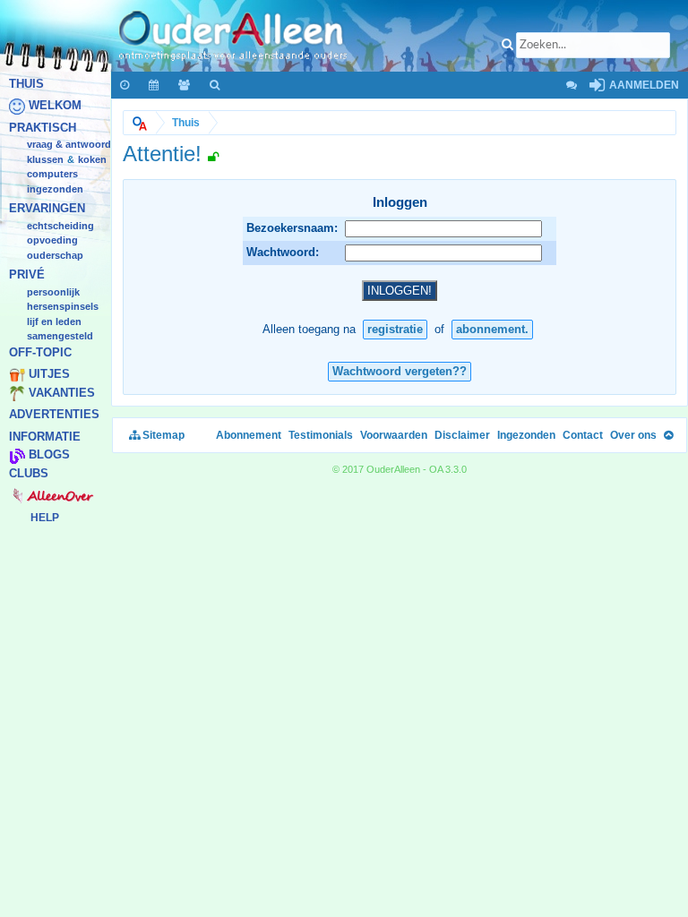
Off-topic (40, 352)
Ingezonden (55, 189)
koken (92, 159)
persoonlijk (53, 292)
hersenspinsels (63, 307)
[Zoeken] (215, 85)
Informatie (45, 436)
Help (44, 517)
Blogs (49, 455)
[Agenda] (154, 85)
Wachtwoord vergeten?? (399, 371)
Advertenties (54, 415)
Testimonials (320, 435)
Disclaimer (462, 435)
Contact (583, 435)
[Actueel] (125, 85)
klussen (45, 159)
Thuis (26, 83)
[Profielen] (185, 85)
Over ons (633, 435)
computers (52, 174)
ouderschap (55, 255)
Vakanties (62, 392)
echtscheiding (60, 225)
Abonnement (248, 435)
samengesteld (60, 336)
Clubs (28, 473)
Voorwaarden (393, 435)
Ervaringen (47, 209)
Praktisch (42, 127)
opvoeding (52, 241)
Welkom (55, 106)
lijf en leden (54, 321)
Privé (27, 275)
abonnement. (492, 329)
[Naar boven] (668, 435)
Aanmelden (642, 85)
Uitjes (49, 374)
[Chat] (570, 85)
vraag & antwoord (69, 145)
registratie (395, 329)
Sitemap (162, 435)
